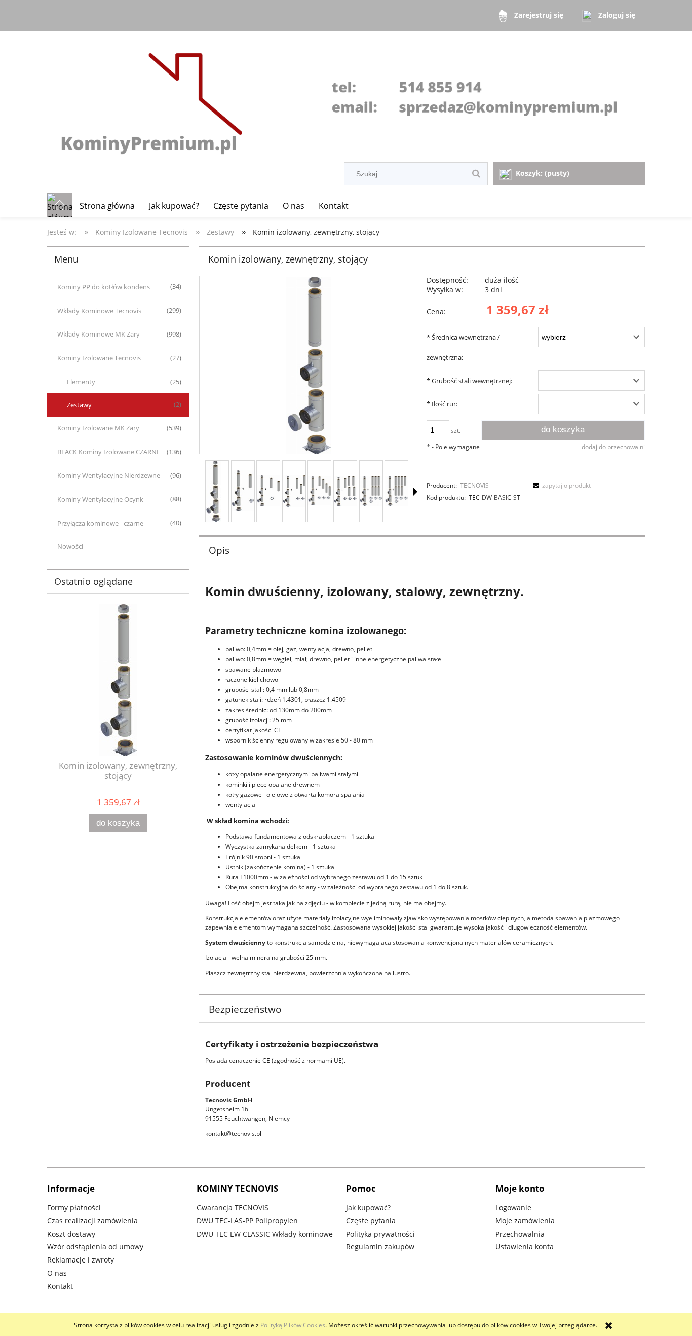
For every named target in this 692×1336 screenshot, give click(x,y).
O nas (57, 1273)
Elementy (81, 381)
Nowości (70, 546)
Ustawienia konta (524, 1246)
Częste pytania (371, 1221)
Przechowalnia (520, 1234)
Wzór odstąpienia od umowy (95, 1246)
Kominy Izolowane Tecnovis (99, 357)
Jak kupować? (368, 1207)
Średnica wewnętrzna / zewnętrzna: (463, 347)
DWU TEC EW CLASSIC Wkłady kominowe (265, 1234)
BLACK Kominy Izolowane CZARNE (108, 451)
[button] (415, 492)
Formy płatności (74, 1207)
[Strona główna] (346, 98)
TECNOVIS (474, 485)
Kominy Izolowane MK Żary (98, 427)
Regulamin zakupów (380, 1246)
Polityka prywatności (380, 1234)
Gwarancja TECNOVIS (232, 1207)
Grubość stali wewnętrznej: (469, 380)
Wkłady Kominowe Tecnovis (99, 310)
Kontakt (60, 1286)
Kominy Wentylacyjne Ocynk (100, 499)
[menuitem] (107, 205)
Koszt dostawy (71, 1234)
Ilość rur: (442, 404)
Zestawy (79, 405)
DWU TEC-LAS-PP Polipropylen (247, 1221)
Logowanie (513, 1207)
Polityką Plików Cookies (292, 1325)
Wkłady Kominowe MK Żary (98, 334)
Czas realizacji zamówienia (92, 1221)
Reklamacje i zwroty (80, 1260)
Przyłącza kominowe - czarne (100, 523)
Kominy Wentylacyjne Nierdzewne (108, 475)
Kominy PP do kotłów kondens (103, 286)
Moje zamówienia (525, 1221)
